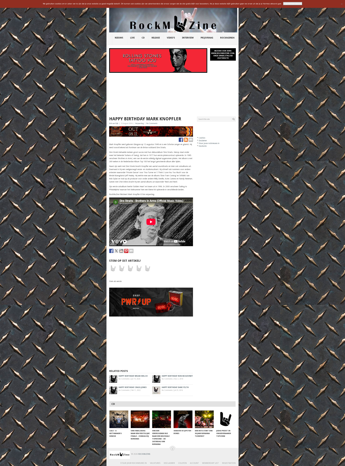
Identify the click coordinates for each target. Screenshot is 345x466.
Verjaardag (139, 123)
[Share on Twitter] (116, 251)
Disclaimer (203, 140)
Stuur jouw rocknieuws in (209, 143)
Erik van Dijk (113, 123)
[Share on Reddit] (121, 251)
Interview (188, 37)
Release (156, 37)
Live (132, 37)
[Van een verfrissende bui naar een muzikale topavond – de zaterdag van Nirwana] (161, 419)
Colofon (202, 138)
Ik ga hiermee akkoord (292, 4)
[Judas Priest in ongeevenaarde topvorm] (225, 419)
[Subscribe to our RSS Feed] (186, 140)
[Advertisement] (172, 93)
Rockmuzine (144, 454)
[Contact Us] (191, 140)
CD (143, 37)
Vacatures (203, 146)
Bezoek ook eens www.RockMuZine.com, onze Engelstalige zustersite (223, 54)
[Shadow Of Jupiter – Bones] (183, 419)
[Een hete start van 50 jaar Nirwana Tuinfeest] (204, 419)
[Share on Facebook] (111, 251)
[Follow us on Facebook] (181, 140)
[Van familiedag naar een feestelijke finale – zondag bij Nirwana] (140, 419)
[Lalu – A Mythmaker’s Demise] (118, 419)
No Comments (151, 123)
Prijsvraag (207, 37)
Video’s (171, 37)
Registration (229, 463)
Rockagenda (227, 37)
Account (194, 463)
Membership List (210, 463)
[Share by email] (131, 251)
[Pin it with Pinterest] (126, 251)
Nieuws (119, 37)
